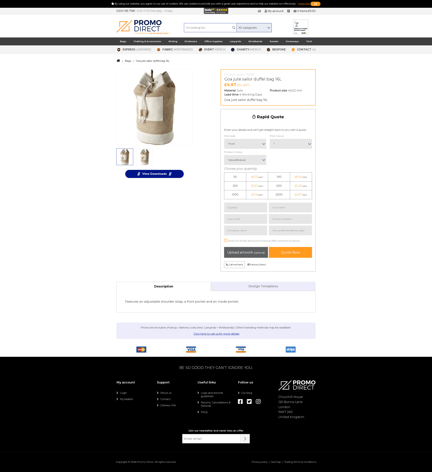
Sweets (274, 41)
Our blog (246, 392)
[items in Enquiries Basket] (288, 11)
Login (123, 392)
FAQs (204, 412)
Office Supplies (213, 41)
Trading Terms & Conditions (300, 461)
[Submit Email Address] (245, 438)
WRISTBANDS (178, 49)
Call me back (235, 264)
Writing (172, 41)
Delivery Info (168, 405)
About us (165, 392)
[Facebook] (240, 401)
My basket (126, 399)
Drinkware (191, 41)
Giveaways (292, 41)
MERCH (214, 49)
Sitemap (276, 461)
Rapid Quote (270, 116)
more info (304, 3)
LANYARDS (137, 49)
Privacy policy (259, 461)
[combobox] (254, 27)
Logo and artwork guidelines (212, 394)
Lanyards (235, 41)
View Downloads (154, 173)
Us (306, 49)
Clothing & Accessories (147, 41)
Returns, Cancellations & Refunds (216, 404)
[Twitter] (249, 401)
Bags (123, 41)
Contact (165, 399)
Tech (309, 41)
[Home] (259, 11)
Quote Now (290, 252)
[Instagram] (258, 401)
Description (163, 286)
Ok (315, 4)
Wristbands (255, 41)
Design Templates (263, 286)
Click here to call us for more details (216, 333)
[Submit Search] (234, 28)
